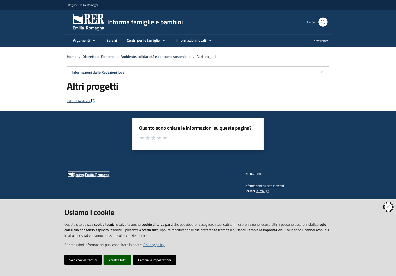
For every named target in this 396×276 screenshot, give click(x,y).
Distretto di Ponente (98, 56)
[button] (323, 22)
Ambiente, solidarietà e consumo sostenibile (155, 56)
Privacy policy (154, 245)
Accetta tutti (117, 259)
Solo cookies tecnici (83, 259)
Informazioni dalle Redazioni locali (99, 72)
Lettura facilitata (79, 101)
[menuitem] (318, 41)
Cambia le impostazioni (154, 259)
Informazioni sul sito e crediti (264, 185)
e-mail (260, 190)
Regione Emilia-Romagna (83, 5)
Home (71, 56)
